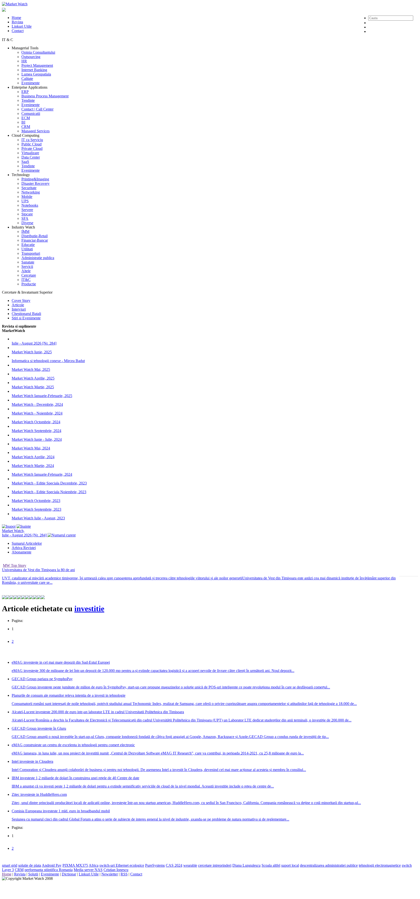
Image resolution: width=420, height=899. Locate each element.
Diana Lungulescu (246, 865)
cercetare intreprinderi (214, 865)
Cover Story (21, 300)
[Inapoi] (9, 526)
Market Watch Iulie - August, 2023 (38, 518)
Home (16, 18)
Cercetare (28, 275)
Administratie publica (37, 258)
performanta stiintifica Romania (49, 870)
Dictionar (69, 874)
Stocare (27, 214)
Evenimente (30, 83)
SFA (24, 218)
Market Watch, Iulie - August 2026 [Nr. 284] (25, 533)
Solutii (33, 874)
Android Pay (51, 865)
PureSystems (155, 865)
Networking (30, 192)
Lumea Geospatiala (36, 74)
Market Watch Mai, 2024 (31, 448)
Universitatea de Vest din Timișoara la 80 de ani (38, 570)
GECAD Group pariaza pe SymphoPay (42, 679)
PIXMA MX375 (75, 865)
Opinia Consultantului (38, 52)
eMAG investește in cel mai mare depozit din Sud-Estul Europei (61, 662)
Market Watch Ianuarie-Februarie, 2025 (42, 396)
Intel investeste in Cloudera (32, 761)
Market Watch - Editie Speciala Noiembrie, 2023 (49, 492)
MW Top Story (14, 565)
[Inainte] (24, 526)
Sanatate (27, 262)
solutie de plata (29, 865)
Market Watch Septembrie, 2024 (36, 431)
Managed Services (35, 131)
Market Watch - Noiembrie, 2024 (37, 413)
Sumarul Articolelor (27, 543)
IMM (25, 231)
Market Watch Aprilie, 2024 (33, 457)
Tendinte (28, 100)
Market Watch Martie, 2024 (33, 466)
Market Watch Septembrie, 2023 (36, 509)
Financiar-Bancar (34, 240)
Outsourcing (30, 57)
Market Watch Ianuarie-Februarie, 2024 (42, 474)
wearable (190, 865)
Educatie (28, 245)
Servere (27, 210)
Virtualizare (30, 153)
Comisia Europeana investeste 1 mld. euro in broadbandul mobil (61, 811)
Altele (26, 271)
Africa (93, 865)
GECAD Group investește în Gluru (39, 728)
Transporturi (30, 253)
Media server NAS (88, 870)
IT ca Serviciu (32, 140)
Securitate (28, 188)
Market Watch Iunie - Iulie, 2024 (37, 439)
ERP (25, 92)
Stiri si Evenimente (26, 318)
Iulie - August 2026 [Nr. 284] (34, 343)
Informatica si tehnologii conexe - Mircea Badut (48, 361)
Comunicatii (30, 113)
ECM (25, 118)
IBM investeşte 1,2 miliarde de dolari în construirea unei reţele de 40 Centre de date (75, 778)
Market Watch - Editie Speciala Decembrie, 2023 (49, 483)
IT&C (26, 280)
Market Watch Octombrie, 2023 (36, 501)
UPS (25, 201)
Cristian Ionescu (116, 870)
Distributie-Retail (34, 236)
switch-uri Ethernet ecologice (121, 865)
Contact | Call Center (37, 109)
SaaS (25, 162)
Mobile (26, 197)
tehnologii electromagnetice (380, 865)
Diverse (27, 223)
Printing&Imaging (35, 179)
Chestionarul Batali (26, 314)
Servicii (27, 266)
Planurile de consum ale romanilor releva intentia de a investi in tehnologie (68, 695)
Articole (18, 305)
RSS (124, 874)
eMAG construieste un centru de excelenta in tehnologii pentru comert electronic (73, 745)
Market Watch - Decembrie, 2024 (37, 404)
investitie (89, 608)
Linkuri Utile (22, 26)
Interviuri (19, 309)
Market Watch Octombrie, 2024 (36, 422)
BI (23, 122)
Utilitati (27, 249)
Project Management (37, 65)
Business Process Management (45, 96)
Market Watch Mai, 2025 (31, 369)
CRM (25, 127)
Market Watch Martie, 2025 (33, 387)
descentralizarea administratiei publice (329, 865)
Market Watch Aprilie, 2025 (33, 378)
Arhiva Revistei (24, 548)
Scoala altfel (271, 865)
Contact (18, 31)
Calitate (27, 78)
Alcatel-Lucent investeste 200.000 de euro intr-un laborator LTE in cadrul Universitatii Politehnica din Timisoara (98, 712)
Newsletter (109, 874)
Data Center (30, 157)
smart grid (9, 865)
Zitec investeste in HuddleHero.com (39, 794)
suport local (290, 865)
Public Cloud (31, 144)
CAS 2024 (174, 865)
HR (24, 61)
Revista (17, 22)
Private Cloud (32, 148)
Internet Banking (34, 70)
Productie (28, 284)
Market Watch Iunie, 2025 (32, 352)
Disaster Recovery (35, 183)
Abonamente (21, 552)
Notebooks (29, 205)
